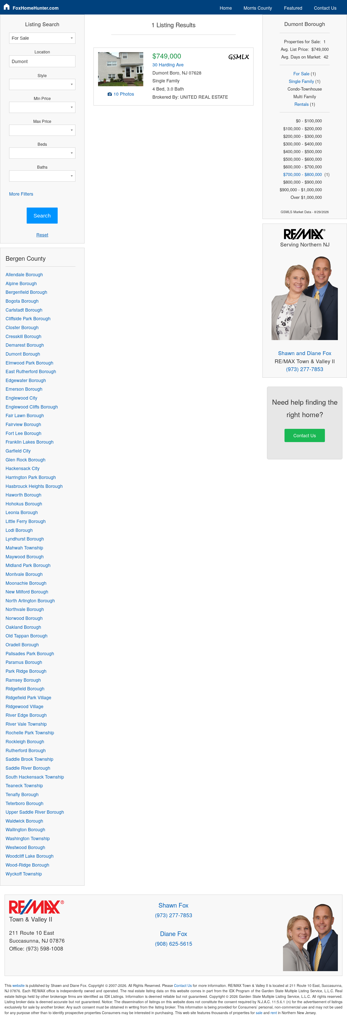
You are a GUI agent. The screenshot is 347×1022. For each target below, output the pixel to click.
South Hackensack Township (35, 776)
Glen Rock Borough (25, 459)
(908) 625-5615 (173, 943)
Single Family (301, 81)
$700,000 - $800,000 (302, 174)
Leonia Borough (22, 512)
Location (42, 51)
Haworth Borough (23, 494)
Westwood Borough (25, 847)
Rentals (301, 104)
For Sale (301, 73)
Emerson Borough (24, 389)
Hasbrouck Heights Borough (34, 486)
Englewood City (21, 398)
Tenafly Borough (22, 794)
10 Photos (124, 94)
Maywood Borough (25, 556)
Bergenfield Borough (26, 292)
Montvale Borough (24, 574)
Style (42, 75)
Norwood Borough (24, 618)
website (18, 985)
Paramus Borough (24, 662)
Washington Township (28, 838)
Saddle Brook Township (29, 759)
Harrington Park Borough (31, 477)
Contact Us (325, 8)
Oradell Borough (22, 644)
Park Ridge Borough (26, 671)
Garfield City (18, 450)
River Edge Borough (26, 715)
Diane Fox (173, 933)
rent (274, 1012)
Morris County (258, 8)
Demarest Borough (25, 345)
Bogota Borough (22, 301)
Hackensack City (23, 468)
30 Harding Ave (168, 64)
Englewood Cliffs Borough (32, 406)
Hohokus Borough (24, 503)
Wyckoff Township (24, 873)
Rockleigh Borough (25, 741)
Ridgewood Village (24, 706)
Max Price (42, 121)
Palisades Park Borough (30, 653)
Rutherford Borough (26, 750)
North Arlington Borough (30, 600)
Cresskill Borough (23, 336)
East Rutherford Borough (31, 371)
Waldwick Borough (24, 820)
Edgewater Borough (26, 380)
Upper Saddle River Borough (35, 812)
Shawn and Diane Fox (304, 353)
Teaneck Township (24, 785)
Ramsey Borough (23, 680)
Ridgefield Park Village (28, 697)
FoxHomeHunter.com (36, 8)
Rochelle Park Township (30, 732)
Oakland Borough (23, 627)
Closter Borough (22, 327)
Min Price (42, 98)
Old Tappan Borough (27, 635)
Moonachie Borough (26, 583)
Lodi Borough (19, 530)
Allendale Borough (24, 274)
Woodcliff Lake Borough (30, 856)
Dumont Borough (23, 354)
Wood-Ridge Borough (27, 865)
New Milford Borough (27, 591)
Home (226, 8)
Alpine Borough (21, 283)
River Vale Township (26, 724)
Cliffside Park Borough (28, 318)
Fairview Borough (23, 424)
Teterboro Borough (24, 803)
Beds (42, 144)
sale (259, 1012)
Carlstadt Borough (24, 309)
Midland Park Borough (28, 565)
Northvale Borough (25, 609)
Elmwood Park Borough (29, 362)
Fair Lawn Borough (25, 415)
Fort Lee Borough (23, 433)
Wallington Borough (25, 829)
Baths (42, 167)
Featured (293, 8)
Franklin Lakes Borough (30, 442)
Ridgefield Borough (25, 688)
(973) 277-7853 (304, 369)
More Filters (21, 194)
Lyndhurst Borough (25, 538)
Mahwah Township (24, 547)
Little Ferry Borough (26, 521)
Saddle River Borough (28, 768)
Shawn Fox (173, 904)
